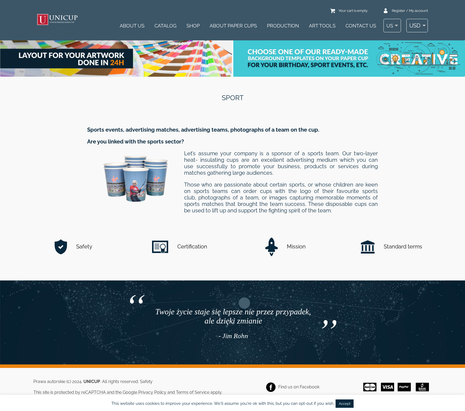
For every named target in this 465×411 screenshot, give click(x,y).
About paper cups (233, 26)
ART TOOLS (322, 26)
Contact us (361, 26)
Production (283, 26)
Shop (193, 26)
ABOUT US (132, 26)
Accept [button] (344, 404)
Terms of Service (192, 392)
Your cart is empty (353, 11)
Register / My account (410, 11)
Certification (191, 246)
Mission (296, 246)
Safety (83, 246)
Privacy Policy (152, 392)
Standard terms (402, 246)
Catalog (165, 26)
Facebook (309, 386)
